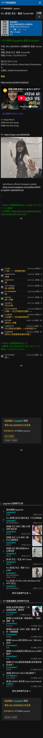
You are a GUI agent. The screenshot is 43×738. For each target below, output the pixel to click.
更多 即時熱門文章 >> (21, 691)
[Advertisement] (21, 242)
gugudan (17, 9)
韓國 (16, 421)
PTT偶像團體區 (6, 9)
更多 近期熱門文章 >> (21, 593)
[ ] (11, 512)
